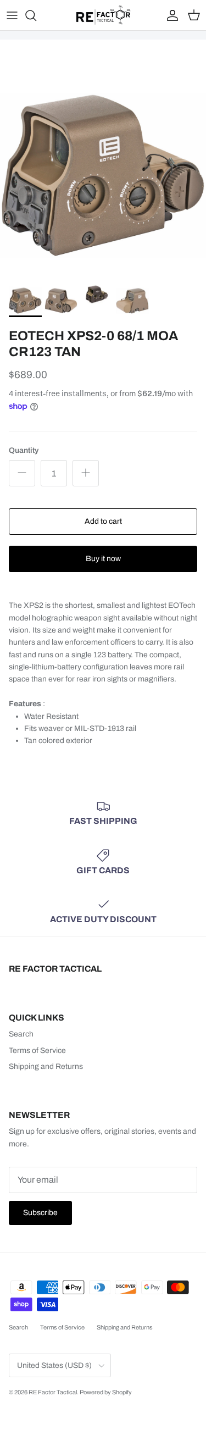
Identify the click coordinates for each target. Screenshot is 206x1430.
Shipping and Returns (46, 1066)
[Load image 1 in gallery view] (103, 176)
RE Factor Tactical (53, 1392)
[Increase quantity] (86, 473)
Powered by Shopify (106, 1392)
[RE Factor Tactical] (103, 15)
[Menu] (12, 15)
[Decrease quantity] (22, 473)
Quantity (23, 450)
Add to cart (103, 521)
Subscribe (40, 1213)
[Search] (36, 15)
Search (21, 1034)
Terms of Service (37, 1050)
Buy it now (103, 559)
